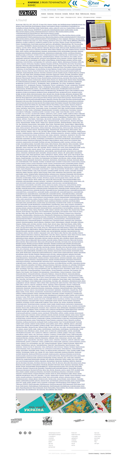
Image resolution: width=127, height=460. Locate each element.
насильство (79, 256)
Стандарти (44, 17)
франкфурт (41, 368)
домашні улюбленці (39, 133)
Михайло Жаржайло (44, 243)
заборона (76, 149)
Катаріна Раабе (33, 174)
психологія (53, 307)
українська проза (42, 356)
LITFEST (65, 40)
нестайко (69, 263)
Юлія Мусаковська (61, 382)
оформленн (65, 281)
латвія (46, 210)
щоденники (51, 382)
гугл (34, 117)
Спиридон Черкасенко (41, 338)
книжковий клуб (54, 192)
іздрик (69, 158)
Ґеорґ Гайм (60, 108)
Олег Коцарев (74, 270)
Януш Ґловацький (37, 388)
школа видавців (79, 380)
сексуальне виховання (73, 327)
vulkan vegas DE (76, 46)
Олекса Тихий (76, 272)
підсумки (61, 293)
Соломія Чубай (61, 334)
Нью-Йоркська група (57, 268)
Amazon (49, 24)
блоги (62, 67)
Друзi (96, 440)
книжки (34, 186)
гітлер (26, 110)
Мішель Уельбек (72, 249)
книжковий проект (21, 193)
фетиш (49, 363)
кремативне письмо (22, 206)
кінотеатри (19, 177)
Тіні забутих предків (51, 350)
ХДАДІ (72, 370)
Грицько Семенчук (69, 115)
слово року (71, 332)
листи (70, 211)
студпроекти (34, 341)
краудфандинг (55, 204)
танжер (18, 345)
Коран (46, 201)
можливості (39, 250)
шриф (24, 382)
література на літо (38, 215)
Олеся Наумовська (73, 277)
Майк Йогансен (24, 229)
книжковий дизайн (43, 192)
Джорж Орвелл (69, 124)
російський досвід (42, 322)
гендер (46, 108)
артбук (43, 60)
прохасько (42, 307)
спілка (56, 338)
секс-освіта (63, 327)
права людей (39, 302)
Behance (18, 26)
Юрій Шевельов (33, 386)
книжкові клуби (26, 195)
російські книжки (53, 322)
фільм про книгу (21, 364)
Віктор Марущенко (27, 97)
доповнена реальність (57, 133)
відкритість (56, 96)
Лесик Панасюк (26, 211)
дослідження (20, 135)
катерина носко (54, 174)
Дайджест (75, 438)
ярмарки (77, 388)
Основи (18, 281)
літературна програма (40, 217)
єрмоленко (44, 145)
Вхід (44, 10)
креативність (78, 204)
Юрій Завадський (68, 384)
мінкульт (52, 247)
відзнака (50, 96)
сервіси (39, 329)
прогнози (34, 306)
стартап (46, 339)
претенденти (70, 304)
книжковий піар (78, 192)
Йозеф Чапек (69, 169)
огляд (77, 268)
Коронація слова (21, 202)
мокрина (50, 250)
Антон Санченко (62, 58)
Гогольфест (55, 110)
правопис (46, 302)
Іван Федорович (60, 156)
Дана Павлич (32, 119)
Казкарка (98, 17)
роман (34, 320)
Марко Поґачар (76, 234)
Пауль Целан (44, 286)
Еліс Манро (45, 140)
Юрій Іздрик (77, 384)
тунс (36, 352)
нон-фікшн (76, 266)
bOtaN (37, 28)
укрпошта (60, 357)
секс (58, 327)
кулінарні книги (74, 206)
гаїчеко (50, 106)
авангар (34, 47)
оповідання (55, 279)
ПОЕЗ (28, 297)
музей (21, 252)
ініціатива (35, 161)
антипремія (19, 58)
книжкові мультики (46, 195)
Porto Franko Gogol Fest (38, 44)
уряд (76, 359)
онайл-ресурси (43, 279)
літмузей (67, 222)
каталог (26, 174)
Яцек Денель (58, 389)
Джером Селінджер (54, 122)
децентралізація (25, 122)
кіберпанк (67, 176)
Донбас (48, 133)
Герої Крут (19, 110)
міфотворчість (51, 249)
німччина (65, 265)
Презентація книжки (34, 304)
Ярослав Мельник (30, 389)
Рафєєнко (32, 311)
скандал (69, 331)
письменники (39, 291)
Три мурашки (26, 352)
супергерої (65, 341)
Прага (51, 302)
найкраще (38, 256)
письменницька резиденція (70, 291)
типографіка (24, 350)
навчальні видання (62, 254)
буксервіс (67, 74)
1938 (24, 24)
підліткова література (45, 293)
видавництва (78, 81)
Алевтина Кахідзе (74, 49)
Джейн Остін (44, 122)
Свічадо (50, 327)
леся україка (56, 211)
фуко (48, 370)
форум (23, 366)
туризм (40, 352)
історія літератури (26, 169)
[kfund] (98, 66)
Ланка (30, 210)
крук (56, 206)
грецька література (46, 115)
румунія (32, 323)
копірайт (33, 201)
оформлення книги (75, 281)
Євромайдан (23, 145)
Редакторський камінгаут (23, 313)
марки (69, 234)
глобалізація (37, 110)
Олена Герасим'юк (29, 277)
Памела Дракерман (60, 284)
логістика (33, 224)
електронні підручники (35, 140)
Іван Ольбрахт (33, 156)
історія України (44, 169)
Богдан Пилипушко (29, 69)
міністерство (46, 247)
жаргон (70, 145)
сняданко (46, 334)
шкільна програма (64, 380)
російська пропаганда (29, 322)
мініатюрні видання (27, 247)
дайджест (24, 119)
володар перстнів (37, 103)
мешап (72, 238)
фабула (37, 361)
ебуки (64, 137)
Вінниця (55, 99)
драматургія (71, 135)
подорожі (19, 297)
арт (27, 60)
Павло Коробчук (63, 283)
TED (72, 44)
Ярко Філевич (70, 388)
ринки (73, 315)
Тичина (42, 350)
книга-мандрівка (28, 181)
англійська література (74, 53)
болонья (24, 71)
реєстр (40, 313)
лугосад (54, 224)
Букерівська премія (39, 74)
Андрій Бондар (62, 55)
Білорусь (82, 65)
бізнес (65, 65)
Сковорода (38, 332)
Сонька (68, 334)
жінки (62, 147)
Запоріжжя (24, 153)
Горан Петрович (64, 112)
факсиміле (43, 361)
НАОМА (63, 256)
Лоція (49, 224)
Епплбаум (41, 142)
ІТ (49, 169)
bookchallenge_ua (74, 26)
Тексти (51, 445)
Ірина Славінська (30, 167)
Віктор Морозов (38, 97)
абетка (29, 47)
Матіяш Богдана (44, 236)
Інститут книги (66, 161)
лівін (26, 213)
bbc (84, 24)
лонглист (39, 224)
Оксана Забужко (46, 270)
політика (67, 299)
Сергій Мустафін (74, 329)
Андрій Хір (23, 56)
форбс (81, 364)
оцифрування (20, 283)
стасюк (51, 339)
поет (61, 297)
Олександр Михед (50, 275)
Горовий (18, 113)
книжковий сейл (44, 193)
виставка (62, 94)
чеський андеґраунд (26, 377)
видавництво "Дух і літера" (58, 83)
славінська (45, 332)
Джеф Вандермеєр (66, 122)
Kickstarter (19, 40)
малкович (64, 231)
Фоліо (62, 364)
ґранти (60, 113)
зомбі (65, 154)
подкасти (80, 295)
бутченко (30, 76)
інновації (41, 161)
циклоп (75, 373)
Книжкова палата (53, 188)
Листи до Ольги (77, 211)
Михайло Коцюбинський (58, 243)
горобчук (78, 112)
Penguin (67, 42)
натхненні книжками (66, 258)
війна (75, 96)
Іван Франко (69, 156)
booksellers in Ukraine (22, 28)
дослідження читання (30, 135)
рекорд (18, 315)
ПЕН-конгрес (55, 286)
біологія (41, 67)
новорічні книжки (67, 266)
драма (51, 135)
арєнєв (75, 58)
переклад (77, 286)
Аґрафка (22, 49)
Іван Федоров (50, 156)
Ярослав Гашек (20, 389)
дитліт (46, 126)
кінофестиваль (27, 177)
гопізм (57, 112)
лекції (62, 210)
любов (23, 226)
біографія (35, 67)
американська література (23, 53)
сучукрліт (23, 343)
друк (83, 135)
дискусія (35, 126)
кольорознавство (48, 197)
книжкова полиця (64, 188)
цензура (47, 373)
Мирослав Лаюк (20, 242)
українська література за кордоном (69, 354)
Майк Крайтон (34, 229)
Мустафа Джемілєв (33, 254)
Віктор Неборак (48, 97)
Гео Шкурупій (53, 108)
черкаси (61, 375)
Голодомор (72, 110)
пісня (32, 295)
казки (35, 170)
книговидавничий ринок (69, 183)
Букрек (62, 74)
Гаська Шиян (39, 108)
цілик (32, 375)
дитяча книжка (35, 128)
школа (73, 380)
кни (44, 179)
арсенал (22, 60)
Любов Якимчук (29, 226)
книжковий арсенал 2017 (77, 190)
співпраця (51, 338)
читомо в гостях (43, 379)
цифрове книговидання (23, 375)
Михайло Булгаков (32, 243)
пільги (18, 295)
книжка (44, 185)
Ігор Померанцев (44, 158)
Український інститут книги (69, 356)
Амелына (80, 51)
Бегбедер (56, 63)
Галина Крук (57, 106)
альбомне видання (35, 51)
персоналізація (39, 290)
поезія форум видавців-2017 (51, 297)
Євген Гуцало (45, 144)
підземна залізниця (27, 293)
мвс (50, 236)
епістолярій (34, 142)
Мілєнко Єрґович (76, 245)
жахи (35, 147)
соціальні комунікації (22, 336)
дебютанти (68, 119)
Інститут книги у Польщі (78, 161)
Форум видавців (30, 366)
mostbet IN (38, 42)
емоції (61, 140)
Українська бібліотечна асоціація (38, 354)
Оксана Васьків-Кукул (34, 270)
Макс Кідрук (70, 229)
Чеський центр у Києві (39, 377)
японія (46, 388)
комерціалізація (64, 197)
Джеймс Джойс (35, 122)
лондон (45, 224)
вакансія (76, 76)
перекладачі (19, 288)
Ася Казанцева (37, 62)
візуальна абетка (65, 96)
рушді (56, 323)
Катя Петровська (78, 174)
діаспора (23, 131)
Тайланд (59, 343)
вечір (57, 81)
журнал (34, 149)
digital (25, 30)
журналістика (56, 149)
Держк (45, 120)
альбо (22, 51)
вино (44, 94)
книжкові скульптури (70, 195)
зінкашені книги (21, 154)
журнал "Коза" (41, 149)
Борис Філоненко (50, 71)
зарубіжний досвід (33, 153)
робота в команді (44, 316)
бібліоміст (19, 65)
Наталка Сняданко (43, 258)
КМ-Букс (30, 179)
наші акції (97, 436)
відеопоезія (29, 96)
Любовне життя (49, 226)
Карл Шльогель (68, 172)
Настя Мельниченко (22, 258)
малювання (19, 233)
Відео (62, 17)
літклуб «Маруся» (39, 222)
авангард (40, 47)
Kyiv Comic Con (33, 40)
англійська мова (21, 55)
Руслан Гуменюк (40, 323)
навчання (19, 256)
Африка (60, 62)
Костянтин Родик (61, 202)
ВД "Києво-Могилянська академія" (26, 81)
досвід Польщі (81, 133)
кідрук (72, 176)
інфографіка (51, 165)
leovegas (45, 40)
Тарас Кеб (51, 345)
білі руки (69, 65)
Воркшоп (72, 104)
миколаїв (49, 240)
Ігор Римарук (54, 158)
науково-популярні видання (57, 259)
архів (79, 60)
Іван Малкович (24, 156)
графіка (65, 113)
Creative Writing (70, 28)
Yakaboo (18, 47)
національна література (23, 261)
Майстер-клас (84, 14)
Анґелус (65, 53)
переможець (48, 288)
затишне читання (52, 153)
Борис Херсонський (62, 71)
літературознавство (27, 222)
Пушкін (36, 309)
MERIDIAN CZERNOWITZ (78, 40)
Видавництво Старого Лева (65, 90)
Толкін (68, 350)
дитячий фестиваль (43, 129)
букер (31, 74)
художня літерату (27, 373)
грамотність (49, 113)
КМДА (35, 179)
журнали (48, 149)
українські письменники (44, 357)
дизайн (18, 126)
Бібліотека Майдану (35, 65)
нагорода (25, 256)
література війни (28, 215)
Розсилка (77, 10)
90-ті (45, 24)
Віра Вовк (69, 99)
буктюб (81, 74)
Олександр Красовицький (23, 275)
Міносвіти (59, 247)
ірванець (58, 165)
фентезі (18, 363)
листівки (18, 213)
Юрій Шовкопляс (44, 386)
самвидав (66, 323)
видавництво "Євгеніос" (74, 83)
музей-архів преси (67, 252)
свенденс (66, 325)
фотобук (71, 366)
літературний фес (48, 218)
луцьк (58, 224)
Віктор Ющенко (66, 97)
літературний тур (37, 218)
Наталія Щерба (32, 258)
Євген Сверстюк (63, 144)
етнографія (37, 144)
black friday (28, 26)
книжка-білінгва (71, 185)
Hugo (60, 39)
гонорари (47, 112)
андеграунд (29, 55)
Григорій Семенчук (58, 115)
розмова (48, 318)
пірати (22, 295)
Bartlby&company (66, 24)
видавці (18, 94)
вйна (30, 101)
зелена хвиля (70, 153)
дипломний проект (26, 126)
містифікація (81, 247)
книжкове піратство (39, 190)
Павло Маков (73, 283)
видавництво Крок (50, 90)
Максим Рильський (21, 231)
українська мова (21, 356)
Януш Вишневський (26, 388)
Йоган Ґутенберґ (59, 169)
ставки (78, 338)
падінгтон (26, 284)
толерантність (61, 350)
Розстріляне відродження (23, 320)
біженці (60, 65)
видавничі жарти (77, 92)
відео (24, 96)
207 (37, 24)
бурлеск (24, 76)
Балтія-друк (30, 63)
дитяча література (57, 128)
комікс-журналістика (26, 199)
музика (76, 252)
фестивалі (24, 363)
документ (19, 133)
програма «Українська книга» (53, 306)
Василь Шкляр (63, 80)
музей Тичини (57, 252)
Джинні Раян (76, 122)
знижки (61, 154)
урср (73, 359)
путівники (31, 309)
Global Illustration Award (57, 30)
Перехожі (26, 290)
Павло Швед (19, 284)
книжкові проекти (58, 195)
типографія (32, 350)
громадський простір (22, 117)
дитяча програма (68, 128)
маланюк (37, 231)
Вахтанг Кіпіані (72, 80)
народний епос (70, 256)
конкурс (65, 199)
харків (68, 370)
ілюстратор (46, 160)
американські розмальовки (54, 53)
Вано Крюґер (74, 78)
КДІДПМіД (29, 176)
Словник (51, 17)
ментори (45, 238)
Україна (51, 352)
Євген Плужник (53, 144)
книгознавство (29, 185)
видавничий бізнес (53, 92)
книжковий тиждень (55, 193)
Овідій (73, 268)
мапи (52, 233)
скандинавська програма (23, 332)
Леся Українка (64, 211)
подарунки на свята (63, 295)
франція (79, 368)
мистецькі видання (77, 242)
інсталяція (59, 161)
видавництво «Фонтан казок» (51, 88)
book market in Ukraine (53, 26)
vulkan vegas (67, 46)
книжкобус (60, 186)
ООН (49, 279)
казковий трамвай (52, 170)
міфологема (43, 249)
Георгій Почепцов (70, 108)
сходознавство (33, 343)
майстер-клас (56, 229)
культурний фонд (57, 208)
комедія (56, 197)
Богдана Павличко (51, 69)
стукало (41, 341)
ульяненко (77, 357)
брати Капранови (28, 72)
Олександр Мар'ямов (38, 275)
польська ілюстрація (77, 299)
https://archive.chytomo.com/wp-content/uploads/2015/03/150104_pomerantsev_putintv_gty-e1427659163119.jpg (39, 34)
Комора (40, 199)
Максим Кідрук (79, 229)
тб (33, 347)
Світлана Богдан (33, 327)
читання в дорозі (69, 377)
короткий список (31, 202)
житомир (43, 147)
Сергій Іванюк (64, 329)
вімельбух (50, 99)
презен (64, 302)
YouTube (24, 47)
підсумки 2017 (69, 293)
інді (17, 161)
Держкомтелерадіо (53, 120)
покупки (36, 299)
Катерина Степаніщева (66, 174)
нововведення (57, 266)
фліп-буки (57, 364)
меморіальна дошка (22, 238)
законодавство (49, 151)
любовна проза (39, 226)
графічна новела (73, 113)
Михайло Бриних (21, 243)
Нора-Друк (30, 268)
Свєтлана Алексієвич (75, 325)
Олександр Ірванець (74, 274)
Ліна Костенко (39, 213)
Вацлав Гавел (81, 80)
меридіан (56, 238)
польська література (22, 300)
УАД (44, 352)
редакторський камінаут (69, 311)
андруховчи (38, 56)
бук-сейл (22, 74)
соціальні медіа (33, 336)
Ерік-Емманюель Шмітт (57, 142)
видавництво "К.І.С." (21, 85)
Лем (69, 210)
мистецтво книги (66, 242)
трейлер (18, 352)
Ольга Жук (22, 279)
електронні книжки (21, 140)
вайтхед (71, 76)
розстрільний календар (76, 318)
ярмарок (83, 388)
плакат (41, 295)
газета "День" (39, 106)
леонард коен (75, 210)
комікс (18, 199)
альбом (26, 51)
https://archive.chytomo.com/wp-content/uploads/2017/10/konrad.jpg (65, 37)
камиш (25, 172)
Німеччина (58, 265)
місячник (32, 249)
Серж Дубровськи (29, 331)
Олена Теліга (40, 277)
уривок (69, 359)
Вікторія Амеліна (77, 97)
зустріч (70, 154)
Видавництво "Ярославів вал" (52, 87)
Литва (23, 213)
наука (74, 258)
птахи (58, 307)
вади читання (64, 76)
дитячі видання (64, 129)
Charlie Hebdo (44, 28)
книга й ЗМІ (48, 179)
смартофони (20, 334)
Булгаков (18, 76)
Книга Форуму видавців (69, 179)
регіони (53, 311)
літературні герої (47, 220)
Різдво (27, 316)
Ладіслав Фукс (24, 210)
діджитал (29, 131)
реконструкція (79, 313)
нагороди (32, 256)
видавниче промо (42, 92)
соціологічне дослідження (66, 336)
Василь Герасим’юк (21, 80)
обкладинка (67, 268)
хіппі (82, 370)
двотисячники (56, 119)
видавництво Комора (38, 90)
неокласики (42, 263)
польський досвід (34, 300)
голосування (20, 112)
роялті (22, 323)
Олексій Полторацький (75, 275)
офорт (83, 281)
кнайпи (40, 179)
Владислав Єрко (37, 101)
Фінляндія (44, 364)
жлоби (83, 147)
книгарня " (42, 181)
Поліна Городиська (58, 299)
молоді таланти (66, 250)
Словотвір (78, 332)
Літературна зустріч (69, 215)
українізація (57, 352)
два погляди (47, 119)
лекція (66, 210)
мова (25, 250)
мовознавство (31, 250)
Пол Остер (42, 299)
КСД (60, 206)
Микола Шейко (41, 240)
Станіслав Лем (32, 339)
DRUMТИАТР (37, 30)
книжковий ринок (33, 193)
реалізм (38, 311)
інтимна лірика (42, 165)
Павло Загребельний (52, 283)
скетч (33, 332)
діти (39, 131)
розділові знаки (20, 318)
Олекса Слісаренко (65, 272)
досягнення (41, 135)
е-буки (54, 137)
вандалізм (66, 78)
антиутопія (26, 58)
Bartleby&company (76, 24)
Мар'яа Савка (58, 233)
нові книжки (48, 266)
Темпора (66, 347)
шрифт (29, 382)
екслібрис (33, 138)
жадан (55, 145)
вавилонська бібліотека (53, 76)
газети (46, 106)
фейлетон (72, 361)
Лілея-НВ (31, 213)
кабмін (77, 169)
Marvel (69, 40)
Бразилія (71, 71)
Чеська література (75, 375)
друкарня (19, 137)
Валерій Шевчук (46, 78)
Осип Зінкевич (76, 279)
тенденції (72, 347)
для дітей (44, 131)
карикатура (59, 172)
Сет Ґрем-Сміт (52, 331)
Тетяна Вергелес (66, 348)
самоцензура (20, 325)
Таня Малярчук (25, 345)
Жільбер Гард (56, 147)
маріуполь (37, 234)
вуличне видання (30, 106)
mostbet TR (45, 42)
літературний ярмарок (35, 220)
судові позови (57, 341)
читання (61, 377)
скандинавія (76, 331)
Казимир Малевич (27, 170)
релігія (23, 315)
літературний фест (59, 218)
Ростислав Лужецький (68, 322)
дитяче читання (32, 129)
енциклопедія (27, 142)
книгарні (36, 181)
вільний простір (20, 99)
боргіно (30, 71)
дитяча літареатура (45, 128)
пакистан (32, 284)
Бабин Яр (81, 62)
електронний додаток (77, 138)
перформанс (66, 290)
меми (76, 236)
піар (80, 291)
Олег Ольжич (25, 272)
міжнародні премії (61, 245)
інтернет (24, 165)
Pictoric (18, 44)
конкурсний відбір (74, 199)
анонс (79, 56)
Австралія (46, 47)
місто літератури (24, 249)
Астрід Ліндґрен (28, 62)
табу (42, 343)
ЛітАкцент (62, 213)
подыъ (24, 297)
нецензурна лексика (79, 263)
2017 (30, 24)
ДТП (23, 137)
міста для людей (67, 247)
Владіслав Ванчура (62, 101)
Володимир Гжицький (61, 103)
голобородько (64, 110)
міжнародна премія (49, 245)
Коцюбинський (78, 202)
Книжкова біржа (69, 186)
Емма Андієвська (54, 140)
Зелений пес (78, 153)
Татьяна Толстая (27, 347)
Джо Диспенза (23, 124)
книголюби (37, 185)
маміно (25, 233)
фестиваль (30, 363)
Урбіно (64, 359)
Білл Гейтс (76, 65)
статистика (57, 339)
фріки (44, 370)
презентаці (70, 302)
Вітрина (92, 14)
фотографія (78, 366)
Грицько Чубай (80, 115)
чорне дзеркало (71, 379)
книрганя (79, 195)
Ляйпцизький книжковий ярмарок (58, 227)
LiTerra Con (58, 40)
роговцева (64, 316)
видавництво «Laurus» (67, 87)
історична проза (68, 167)
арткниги (69, 60)
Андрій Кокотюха (73, 55)
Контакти (97, 434)
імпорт (82, 160)
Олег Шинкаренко (43, 272)
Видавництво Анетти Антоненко (69, 88)
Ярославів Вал (50, 389)
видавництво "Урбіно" (36, 87)
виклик (29, 94)
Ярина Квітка (52, 388)
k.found (78, 39)
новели (36, 266)
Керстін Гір (36, 176)
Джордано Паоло (59, 124)
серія (46, 331)
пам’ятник (51, 284)
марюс (31, 236)
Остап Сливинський (35, 281)
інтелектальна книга (59, 163)
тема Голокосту (58, 347)
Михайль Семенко (37, 245)
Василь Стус (54, 80)
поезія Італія (38, 297)
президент (43, 304)
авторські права (64, 47)
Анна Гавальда (64, 56)
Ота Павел (55, 281)
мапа (48, 233)
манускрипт (43, 233)
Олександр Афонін (21, 274)
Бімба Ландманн (21, 67)
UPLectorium (51, 46)
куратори (76, 208)
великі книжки (51, 81)
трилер (32, 352)
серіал (37, 331)
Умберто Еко (19, 359)
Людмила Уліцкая (70, 226)
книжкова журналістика (29, 188)
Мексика (64, 236)
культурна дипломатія (33, 208)
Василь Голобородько (34, 80)
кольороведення (38, 197)
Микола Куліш (79, 238)
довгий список (81, 131)
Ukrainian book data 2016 (39, 46)
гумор (55, 117)
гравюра (42, 113)
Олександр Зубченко (61, 274)
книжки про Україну (43, 186)
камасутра (19, 172)
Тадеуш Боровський (51, 343)
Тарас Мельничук (59, 345)
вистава (57, 94)
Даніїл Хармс (40, 119)
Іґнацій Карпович (26, 158)
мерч (61, 238)
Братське (36, 72)
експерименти (49, 138)
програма (41, 306)
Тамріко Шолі (79, 343)
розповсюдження (56, 318)
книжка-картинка (26, 186)
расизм (24, 311)
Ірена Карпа (65, 165)
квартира (23, 176)
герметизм (79, 108)
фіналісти (29, 364)
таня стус (33, 345)
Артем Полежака (61, 60)
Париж (34, 286)
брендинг (43, 72)
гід (23, 110)
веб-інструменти (42, 81)
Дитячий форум (54, 129)
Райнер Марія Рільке (71, 309)
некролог (35, 263)
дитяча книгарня (25, 128)
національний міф (36, 261)
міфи (37, 249)
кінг (78, 176)
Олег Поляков (34, 272)
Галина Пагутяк (65, 106)
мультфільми (20, 254)
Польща (41, 300)
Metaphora (19, 42)
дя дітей (49, 137)
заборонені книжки (22, 151)
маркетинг (64, 234)
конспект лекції (20, 201)
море (81, 250)
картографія (19, 174)
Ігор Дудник (35, 158)
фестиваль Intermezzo (40, 363)
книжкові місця (36, 195)
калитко (67, 170)
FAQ (95, 441)
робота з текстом (55, 316)
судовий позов (48, 341)
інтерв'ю (81, 163)
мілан (69, 245)
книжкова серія (74, 188)
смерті (26, 334)
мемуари (31, 238)
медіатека (59, 236)
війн (72, 96)
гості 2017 (28, 113)
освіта (69, 279)
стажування (19, 339)
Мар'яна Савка (67, 233)
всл (23, 106)
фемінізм (78, 361)
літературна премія (27, 217)
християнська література (58, 372)
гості (23, 113)
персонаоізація (49, 290)
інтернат (18, 165)
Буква (27, 74)
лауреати (57, 210)
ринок (77, 315)
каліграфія (73, 170)
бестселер (71, 63)
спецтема (31, 338)
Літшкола (18, 224)
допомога (67, 133)
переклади (27, 288)
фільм (83, 363)
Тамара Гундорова (68, 343)
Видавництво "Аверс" (44, 83)
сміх (34, 334)
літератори (77, 213)
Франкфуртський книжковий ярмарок (56, 368)
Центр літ (53, 373)
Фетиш (80, 17)
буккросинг (56, 74)
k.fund (82, 39)
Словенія (59, 332)
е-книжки (59, 137)
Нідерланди (23, 265)
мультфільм (81, 252)
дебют (63, 119)
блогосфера (67, 67)
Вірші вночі (19, 101)
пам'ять (45, 284)
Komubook (26, 40)
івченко (18, 158)
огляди (82, 268)
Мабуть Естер (73, 227)
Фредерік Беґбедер (36, 370)
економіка (77, 137)
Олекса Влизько (55, 272)
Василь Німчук (46, 80)
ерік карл (48, 142)
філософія (67, 363)
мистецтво (58, 242)
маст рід (36, 236)
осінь (82, 279)
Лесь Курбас (34, 211)
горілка (72, 112)
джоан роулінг (32, 124)
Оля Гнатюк (29, 279)
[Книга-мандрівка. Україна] (63, 412)
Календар (50, 14)
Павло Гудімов (41, 283)
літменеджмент (59, 222)
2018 (34, 24)
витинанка (69, 94)
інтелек (45, 163)
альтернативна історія (54, 51)
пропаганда (81, 306)
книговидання (20, 185)
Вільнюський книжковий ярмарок (36, 99)
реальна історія (45, 311)
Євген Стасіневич (74, 144)
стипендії (70, 339)
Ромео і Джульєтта (69, 320)
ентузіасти (19, 142)
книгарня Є (49, 181)
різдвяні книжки (34, 316)
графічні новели (35, 115)
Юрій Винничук (44, 384)
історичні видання (79, 167)
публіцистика (64, 307)
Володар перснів (26, 103)
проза (69, 306)
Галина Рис (74, 106)
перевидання (70, 286)
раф (28, 311)
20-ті (27, 24)
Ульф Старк (70, 357)
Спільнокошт (63, 338)
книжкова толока (28, 190)
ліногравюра (47, 213)
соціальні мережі (44, 336)
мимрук (55, 240)
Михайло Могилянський (73, 243)
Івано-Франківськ (78, 156)
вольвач (66, 104)
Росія (60, 322)
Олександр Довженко (47, 274)
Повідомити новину (65, 10)
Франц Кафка (72, 368)
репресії (38, 315)
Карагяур (30, 172)
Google (76, 30)
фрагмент (26, 368)
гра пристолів (35, 113)
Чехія (48, 377)
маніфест (36, 233)
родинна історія (72, 316)
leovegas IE (52, 40)
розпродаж (65, 318)
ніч (69, 265)
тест (43, 348)
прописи (18, 307)
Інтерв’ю (65, 14)
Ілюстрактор (38, 160)
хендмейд (78, 370)
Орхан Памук (63, 279)
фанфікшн (66, 361)
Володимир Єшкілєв (22, 104)
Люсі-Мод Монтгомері (26, 227)
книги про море (57, 183)
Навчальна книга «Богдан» (48, 254)
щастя (39, 382)
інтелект (50, 163)
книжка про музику (52, 185)
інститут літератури (37, 163)
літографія (74, 222)
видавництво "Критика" (35, 85)
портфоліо (19, 302)
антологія (43, 58)
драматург (56, 135)
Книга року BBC (57, 179)
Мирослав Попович (31, 242)
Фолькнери (74, 364)
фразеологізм (33, 368)
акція (66, 49)
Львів (62, 224)
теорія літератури (21, 348)
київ (58, 176)
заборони (31, 151)
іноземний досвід (50, 161)
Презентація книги (21, 304)
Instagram (65, 39)
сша (39, 343)
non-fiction (56, 42)
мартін (84, 234)
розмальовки (41, 318)
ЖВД (39, 147)
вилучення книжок (36, 94)
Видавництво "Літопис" (49, 85)
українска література (68, 352)
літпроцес (80, 222)
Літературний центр (22, 220)
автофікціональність (76, 47)
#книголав (19, 24)
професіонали (34, 307)
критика (44, 206)
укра (47, 352)
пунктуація (19, 309)
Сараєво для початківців (31, 325)
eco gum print (46, 30)
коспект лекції (41, 202)
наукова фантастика (42, 259)
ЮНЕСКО (25, 384)
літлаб (53, 222)
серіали (42, 331)
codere (51, 28)
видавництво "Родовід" (22, 87)
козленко (25, 197)
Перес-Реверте (77, 288)
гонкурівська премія (37, 112)
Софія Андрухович (76, 334)
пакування (39, 284)
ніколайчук (31, 265)
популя (55, 300)
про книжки (27, 306)
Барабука (37, 63)
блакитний (56, 67)
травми (78, 350)
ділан (34, 131)
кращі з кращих (69, 204)
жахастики (30, 147)
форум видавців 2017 (42, 366)
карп (74, 172)
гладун (31, 110)
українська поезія (31, 356)
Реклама (97, 438)
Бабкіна (18, 63)
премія (53, 304)
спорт (74, 338)
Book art (71, 14)
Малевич (43, 231)
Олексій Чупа (20, 277)
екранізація (26, 138)
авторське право (54, 47)
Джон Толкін (49, 124)
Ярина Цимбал (60, 388)
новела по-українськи (27, 266)
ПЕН (50, 286)
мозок (45, 250)
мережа (50, 238)
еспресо (79, 142)
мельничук (71, 236)
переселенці (19, 290)
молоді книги (58, 250)
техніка (18, 350)
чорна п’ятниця (61, 379)
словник (65, 332)
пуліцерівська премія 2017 (76, 307)
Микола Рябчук (20, 240)
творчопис (38, 347)
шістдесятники (54, 380)
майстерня (63, 229)
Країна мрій (23, 204)
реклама (71, 313)
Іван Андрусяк (76, 154)
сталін (25, 339)
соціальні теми (53, 336)
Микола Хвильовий (31, 240)
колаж (30, 197)
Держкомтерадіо (65, 120)
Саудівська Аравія (44, 325)
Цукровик (40, 375)
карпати (78, 172)
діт (37, 131)
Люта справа (37, 227)
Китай (62, 176)
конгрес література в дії (56, 199)
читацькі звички (33, 379)
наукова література (30, 259)
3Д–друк (41, 24)
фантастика (58, 361)
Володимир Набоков (45, 104)
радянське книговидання (56, 309)
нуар (48, 268)
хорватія (26, 372)
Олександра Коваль (62, 275)
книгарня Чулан (68, 181)
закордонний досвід (60, 151)
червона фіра (55, 375)
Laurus (40, 40)
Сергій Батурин (46, 329)
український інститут (54, 356)
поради (60, 300)
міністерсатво (38, 247)
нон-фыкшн (23, 268)
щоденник (44, 382)
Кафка (18, 176)
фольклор (68, 364)
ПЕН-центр (63, 286)
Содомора (53, 334)
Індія (30, 161)
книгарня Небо (58, 181)
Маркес (58, 234)
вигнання (71, 81)
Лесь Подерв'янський (45, 211)
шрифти (34, 382)
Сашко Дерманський (56, 325)
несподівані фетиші (60, 263)
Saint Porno (48, 44)
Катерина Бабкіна (43, 174)
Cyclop (78, 28)
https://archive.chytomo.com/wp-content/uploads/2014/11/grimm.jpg (35, 31)
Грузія (31, 117)
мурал (26, 254)
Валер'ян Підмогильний (23, 78)
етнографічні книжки (27, 144)
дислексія (41, 126)
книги (75, 181)
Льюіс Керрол (68, 224)
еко (73, 137)
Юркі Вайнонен (65, 386)
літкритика (47, 222)
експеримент (41, 138)
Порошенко (76, 300)
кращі (62, 204)
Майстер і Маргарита (45, 229)
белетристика (63, 63)
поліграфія (49, 299)
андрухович (30, 56)
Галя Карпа (23, 108)
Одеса (18, 270)
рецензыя (61, 315)
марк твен (52, 234)
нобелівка (74, 265)
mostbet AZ (31, 42)
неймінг (29, 263)
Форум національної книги (57, 366)
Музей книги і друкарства (31, 252)
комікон (82, 197)
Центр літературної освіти (64, 373)
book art (74, 433)
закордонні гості (72, 151)
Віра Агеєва (62, 99)
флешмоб (51, 364)
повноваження (52, 295)
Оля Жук (35, 279)
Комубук (45, 199)
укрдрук (54, 357)
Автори (96, 443)
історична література (56, 167)
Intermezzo (72, 39)
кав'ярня (81, 169)
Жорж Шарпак (20, 149)
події (76, 295)
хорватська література (36, 372)
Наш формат (71, 261)
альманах (44, 51)
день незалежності (28, 120)
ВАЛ (81, 76)
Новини (43, 14)
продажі (64, 306)
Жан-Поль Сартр (63, 145)
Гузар (37, 117)
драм (46, 135)
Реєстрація (52, 10)
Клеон (67, 177)
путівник (25, 309)
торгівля (73, 350)
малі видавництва (55, 231)
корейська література (55, 201)
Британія (49, 72)
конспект (83, 199)
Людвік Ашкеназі (59, 226)
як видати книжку (75, 386)
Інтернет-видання (32, 165)
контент (27, 201)
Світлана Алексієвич (22, 327)
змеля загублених (35, 154)
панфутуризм (76, 284)
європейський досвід (34, 145)
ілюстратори (53, 160)
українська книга (54, 354)
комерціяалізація (75, 197)
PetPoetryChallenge (75, 42)
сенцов (26, 329)
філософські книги (75, 363)
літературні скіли (69, 220)
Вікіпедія (18, 97)
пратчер (55, 302)
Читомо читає (52, 379)
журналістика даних (66, 149)
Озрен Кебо (23, 270)
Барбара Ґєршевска (46, 63)
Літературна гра (58, 215)
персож (32, 290)
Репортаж (58, 14)
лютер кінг (45, 227)
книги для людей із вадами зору (25, 183)
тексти (57, 17)
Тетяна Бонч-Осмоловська (53, 348)
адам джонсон (29, 49)
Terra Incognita (78, 44)
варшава (80, 78)
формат (18, 366)
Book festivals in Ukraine (39, 26)
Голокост (79, 110)
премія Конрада (60, 304)
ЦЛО (35, 375)
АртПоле (74, 60)
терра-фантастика (36, 348)
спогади (69, 338)
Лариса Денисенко (38, 210)
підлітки (36, 293)
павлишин (33, 283)
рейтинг (61, 313)
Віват (81, 94)
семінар (20, 329)
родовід (80, 316)
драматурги (63, 135)
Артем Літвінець (50, 60)
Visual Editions (59, 46)
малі (48, 231)
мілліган (18, 247)
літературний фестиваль (73, 218)
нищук (18, 265)
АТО (43, 62)
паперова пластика (21, 286)
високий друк (50, 94)
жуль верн (28, 149)
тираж (37, 350)
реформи (44, 315)
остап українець (46, 281)
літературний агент (61, 217)
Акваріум (58, 49)
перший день (74, 290)
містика (74, 247)
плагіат (36, 295)
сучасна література (74, 341)
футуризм (58, 370)
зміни (42, 154)
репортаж (32, 315)
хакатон (63, 370)
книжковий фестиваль (68, 193)
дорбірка (73, 133)
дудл (26, 137)
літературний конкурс (74, 217)
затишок (60, 153)
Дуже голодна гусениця (40, 137)
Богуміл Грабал (61, 69)
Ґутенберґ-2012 (71, 117)
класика (52, 177)
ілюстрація (76, 160)
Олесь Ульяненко (62, 277)
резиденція (46, 313)
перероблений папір (66, 288)
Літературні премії (58, 220)
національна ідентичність (73, 259)
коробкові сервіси (74, 201)
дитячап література (21, 129)
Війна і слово (82, 96)
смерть (30, 334)
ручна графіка (50, 323)
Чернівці (67, 375)
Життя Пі (49, 147)
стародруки (40, 339)
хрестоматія (47, 372)
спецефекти (78, 336)
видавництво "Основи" (63, 85)
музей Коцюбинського (46, 252)
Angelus (55, 24)
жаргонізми (76, 145)
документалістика (27, 133)
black (22, 26)
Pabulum (61, 42)
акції (63, 49)
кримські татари (37, 206)
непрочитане (50, 263)
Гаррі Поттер (31, 108)
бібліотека (26, 65)
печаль (27, 291)
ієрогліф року (62, 158)
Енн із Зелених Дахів (74, 140)
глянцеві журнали (46, 110)
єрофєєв (50, 145)
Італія (52, 169)
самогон (72, 323)
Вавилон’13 (41, 76)
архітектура (19, 62)
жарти (25, 147)
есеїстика (73, 142)
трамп (83, 350)
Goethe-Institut (69, 30)
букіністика (49, 74)
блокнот (74, 67)
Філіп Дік (54, 363)
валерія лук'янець (57, 78)
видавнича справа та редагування (26, 92)
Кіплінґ (34, 177)
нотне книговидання (40, 268)
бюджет (35, 76)
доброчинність (71, 131)
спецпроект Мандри (22, 338)
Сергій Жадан (56, 329)
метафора (66, 238)
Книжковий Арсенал (64, 190)
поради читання (67, 300)
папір (29, 286)
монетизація (75, 250)
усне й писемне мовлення (27, 361)
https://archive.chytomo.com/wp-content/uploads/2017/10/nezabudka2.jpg (37, 39)
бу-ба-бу (54, 72)
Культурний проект (46, 208)
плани (45, 295)
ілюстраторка (62, 160)
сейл (54, 327)
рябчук (61, 323)
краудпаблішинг (46, 204)
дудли (30, 137)
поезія (32, 297)
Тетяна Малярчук (77, 348)
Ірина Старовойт (41, 167)
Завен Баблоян (39, 151)
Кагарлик (18, 170)
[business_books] (63, 7)
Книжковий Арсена (51, 190)
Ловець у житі (26, 224)
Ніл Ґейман (38, 265)
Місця (77, 14)
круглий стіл (51, 206)
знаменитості (49, 154)
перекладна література (37, 288)
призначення (78, 304)
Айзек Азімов (52, 49)
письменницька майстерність (52, 291)
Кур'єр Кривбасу (68, 208)
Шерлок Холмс (44, 380)
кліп (75, 177)
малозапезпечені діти (73, 231)
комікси (35, 199)
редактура (34, 313)
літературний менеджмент (24, 218)
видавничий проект (65, 92)
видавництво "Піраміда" (77, 85)
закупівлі (79, 151)
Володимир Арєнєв (48, 103)
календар (61, 170)
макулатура (31, 231)
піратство (27, 295)
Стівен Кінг (77, 339)
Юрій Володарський (56, 384)
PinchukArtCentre (25, 44)
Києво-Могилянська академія (48, 176)
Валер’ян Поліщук (36, 78)
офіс (60, 281)
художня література (39, 373)
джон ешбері (41, 124)
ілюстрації (69, 160)
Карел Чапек (51, 172)
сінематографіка (62, 331)
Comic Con (63, 28)
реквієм (66, 313)
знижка (56, 154)
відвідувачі (19, 96)
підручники (55, 293)
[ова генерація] (98, 49)
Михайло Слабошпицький (24, 245)
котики (69, 202)
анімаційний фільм (48, 56)
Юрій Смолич (24, 386)
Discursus (30, 30)
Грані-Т (55, 113)
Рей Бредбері (54, 313)
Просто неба (25, 307)
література (19, 215)
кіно (81, 176)
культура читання (21, 208)
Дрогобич (78, 135)
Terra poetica (20, 46)
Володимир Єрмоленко (76, 103)
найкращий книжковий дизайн (51, 256)
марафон (75, 233)
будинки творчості (73, 72)
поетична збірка (68, 297)
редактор (59, 311)
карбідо (35, 172)
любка (75, 224)
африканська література (70, 62)
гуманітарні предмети (46, 117)
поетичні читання (28, 299)
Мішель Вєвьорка (61, 249)
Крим (30, 206)
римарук (67, 315)
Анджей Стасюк (38, 55)
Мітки (73, 445)
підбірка (18, 293)
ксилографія (65, 206)
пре (60, 302)
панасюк (69, 284)
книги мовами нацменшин (43, 183)
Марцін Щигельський (22, 236)
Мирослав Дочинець (76, 240)
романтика (59, 320)
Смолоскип (39, 334)
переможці (56, 288)
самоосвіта (78, 323)
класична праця (59, 177)
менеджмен (38, 238)
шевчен (18, 380)
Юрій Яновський (55, 386)
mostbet (25, 42)
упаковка (42, 359)
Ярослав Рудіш (41, 389)
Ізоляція (73, 158)
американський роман (38, 53)
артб (39, 60)
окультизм (66, 270)
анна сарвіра (73, 56)
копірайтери (40, 201)
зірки (27, 154)
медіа (53, 236)
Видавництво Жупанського (24, 90)
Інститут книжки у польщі (23, 163)
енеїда (66, 140)
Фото (67, 366)
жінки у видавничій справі (72, 147)
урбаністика (58, 359)
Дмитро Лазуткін (62, 131)
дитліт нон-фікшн (54, 126)
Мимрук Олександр (64, 240)
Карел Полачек (43, 172)
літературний (51, 217)
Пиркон (32, 291)
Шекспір (37, 380)
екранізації (19, 138)
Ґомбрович (27, 112)
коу (73, 202)
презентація (77, 302)
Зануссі (18, 153)
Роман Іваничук (41, 320)
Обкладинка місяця (89, 17)
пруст (47, 307)
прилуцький (19, 306)
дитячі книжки (73, 129)
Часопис (47, 375)
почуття (32, 302)
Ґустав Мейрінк (62, 117)
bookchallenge (64, 26)
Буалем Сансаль (63, 72)
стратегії (28, 341)
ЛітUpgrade (55, 213)
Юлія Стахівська (71, 382)
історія (18, 169)
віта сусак (26, 101)
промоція (75, 306)
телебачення (49, 347)
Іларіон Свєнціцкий (28, 160)
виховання (76, 94)
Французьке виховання (23, 370)
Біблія (50, 65)
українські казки (31, 357)
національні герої (47, 261)
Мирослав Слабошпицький (46, 242)
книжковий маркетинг (66, 192)
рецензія (55, 315)
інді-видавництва (24, 161)
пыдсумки (42, 309)
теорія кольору (79, 347)
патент (38, 286)
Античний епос (34, 58)
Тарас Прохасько (70, 345)
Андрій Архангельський (50, 55)
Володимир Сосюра (58, 104)
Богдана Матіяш (40, 69)
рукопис (27, 323)
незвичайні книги (21, 263)
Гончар (53, 112)
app (59, 24)
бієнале (55, 65)
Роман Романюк (51, 320)
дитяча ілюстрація (76, 126)
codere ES (56, 28)
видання (23, 94)
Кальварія (80, 170)
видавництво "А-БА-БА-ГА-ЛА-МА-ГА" (26, 83)
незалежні (79, 261)
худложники (70, 372)
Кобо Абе (19, 197)
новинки (41, 266)
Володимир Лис (33, 104)
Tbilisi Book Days (66, 44)
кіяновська (46, 177)
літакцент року (69, 213)
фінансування (36, 364)
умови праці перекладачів (31, 359)
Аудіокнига (48, 62)
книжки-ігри (53, 186)
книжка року (62, 185)
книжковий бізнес (21, 192)
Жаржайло (19, 147)
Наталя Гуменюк (54, 258)
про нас (96, 433)
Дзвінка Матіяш (79, 124)
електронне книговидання (62, 138)
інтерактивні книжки (72, 163)
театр (43, 347)
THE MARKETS (28, 46)
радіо (47, 309)
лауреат (51, 210)
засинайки (43, 153)
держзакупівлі (39, 120)
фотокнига (19, 368)
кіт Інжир (39, 177)
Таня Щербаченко (41, 345)
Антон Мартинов (51, 58)
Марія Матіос (45, 234)
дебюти (74, 119)
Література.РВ (48, 215)
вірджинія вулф (76, 99)
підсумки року (78, 293)
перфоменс (57, 290)
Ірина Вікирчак (73, 165)
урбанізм (51, 359)
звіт (64, 153)
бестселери (78, 63)
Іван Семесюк (42, 156)
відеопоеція (37, 96)
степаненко (63, 339)
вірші (83, 99)
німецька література (48, 265)
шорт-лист (19, 382)
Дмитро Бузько (51, 131)
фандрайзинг (51, 361)
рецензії (49, 315)
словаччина (52, 332)
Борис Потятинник (38, 71)
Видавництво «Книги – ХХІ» (34, 88)
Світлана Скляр (42, 327)
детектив (73, 120)
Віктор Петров (57, 97)
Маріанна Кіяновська (27, 234)
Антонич (69, 58)
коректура (65, 201)
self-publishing (56, 44)
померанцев (48, 300)
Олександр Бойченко (34, 274)
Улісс (65, 357)
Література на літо (70, 17)
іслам (48, 167)
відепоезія (44, 96)
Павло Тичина (81, 283)
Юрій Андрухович (34, 384)
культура (82, 206)
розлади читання (31, 318)
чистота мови (54, 377)
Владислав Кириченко (49, 101)
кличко (71, 177)
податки (71, 295)
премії (49, 304)
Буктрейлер (74, 74)
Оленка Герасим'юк (50, 277)
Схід (27, 343)
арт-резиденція (33, 60)
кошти (18, 204)
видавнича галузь (78, 90)
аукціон (55, 62)
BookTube (32, 28)
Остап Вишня (25, 281)
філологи (60, 363)
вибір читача (63, 81)
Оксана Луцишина (56, 270)
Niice (50, 42)
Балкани (23, 63)
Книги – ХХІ (81, 181)
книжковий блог (32, 192)
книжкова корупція (41, 188)
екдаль (69, 137)
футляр (52, 370)
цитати (79, 373)
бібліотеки (45, 65)
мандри (30, 233)
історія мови (35, 169)
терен (28, 348)
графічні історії (25, 115)
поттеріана (26, 302)
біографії (29, 67)
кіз (75, 176)
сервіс (35, 329)
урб (47, 359)
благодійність (48, 67)
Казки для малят (42, 170)
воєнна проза (72, 101)
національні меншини (60, 261)
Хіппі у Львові (20, 372)
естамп (18, 144)
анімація (57, 56)
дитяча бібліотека (64, 126)
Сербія (30, 329)
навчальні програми (74, 254)
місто (17, 249)
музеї (17, 252)
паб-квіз (27, 283)
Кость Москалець (51, 202)
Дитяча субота (78, 128)
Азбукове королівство (40, 49)
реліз (27, 315)
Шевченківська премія (27, 380)
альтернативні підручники (69, 51)
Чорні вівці (80, 379)
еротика (67, 142)
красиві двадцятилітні (34, 204)
